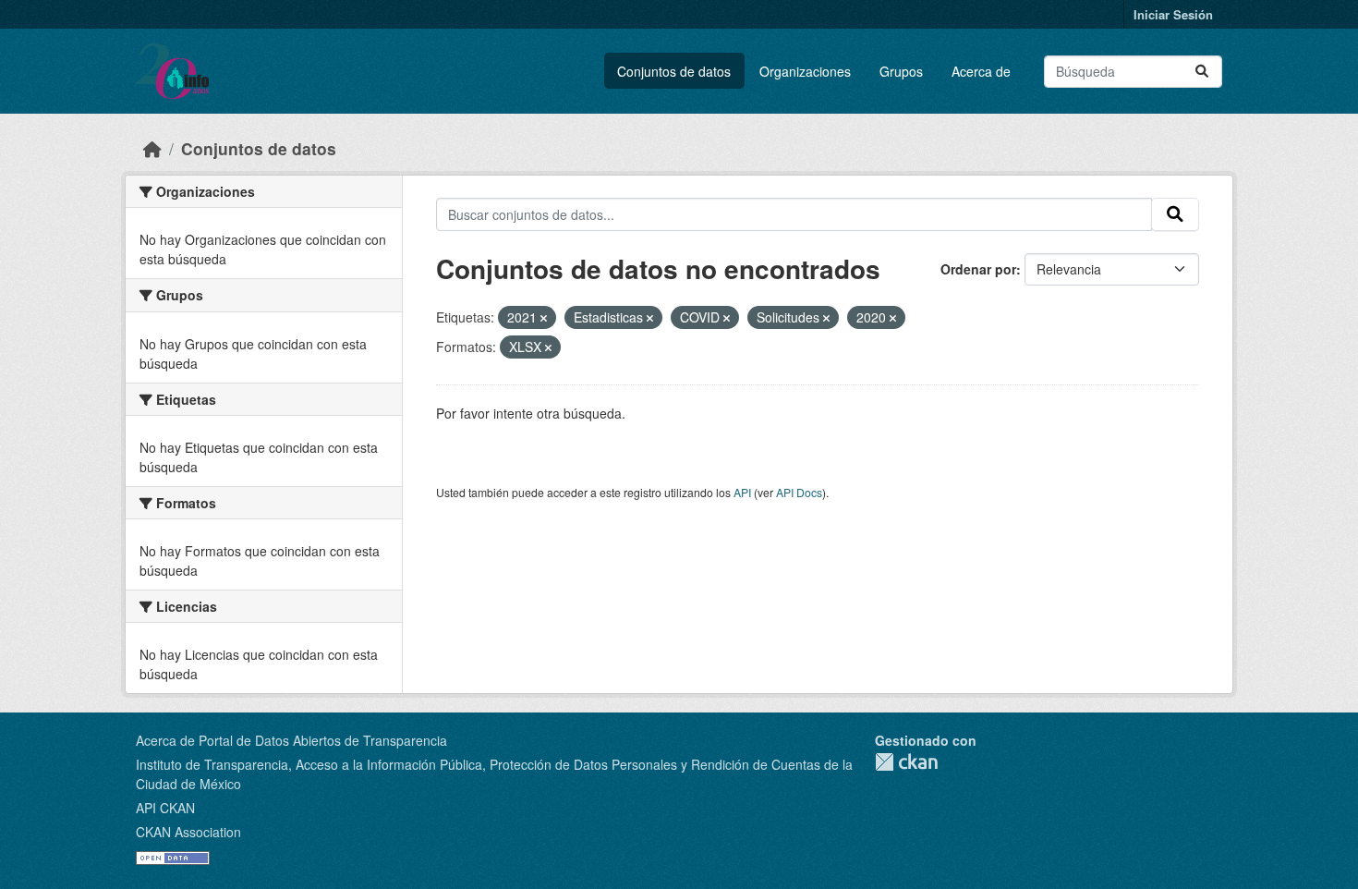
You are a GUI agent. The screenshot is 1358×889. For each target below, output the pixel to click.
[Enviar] (1201, 71)
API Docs (799, 492)
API (742, 492)
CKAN (906, 762)
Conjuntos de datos (674, 71)
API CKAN (165, 807)
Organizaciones (805, 71)
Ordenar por (978, 269)
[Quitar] (543, 318)
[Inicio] (152, 148)
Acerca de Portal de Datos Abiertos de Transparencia (291, 740)
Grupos (901, 71)
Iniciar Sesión (1173, 14)
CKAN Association (188, 831)
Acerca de (981, 71)
